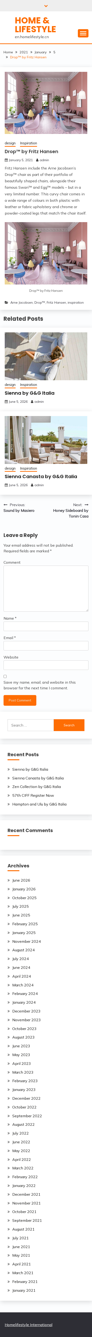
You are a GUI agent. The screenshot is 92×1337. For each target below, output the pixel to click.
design (10, 143)
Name (10, 618)
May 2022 (21, 1150)
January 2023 (24, 1089)
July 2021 (20, 1238)
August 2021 (23, 1229)
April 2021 (21, 1264)
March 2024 (22, 985)
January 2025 (24, 932)
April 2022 (21, 1159)
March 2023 (22, 1072)
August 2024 (23, 950)
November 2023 (26, 1019)
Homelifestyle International (28, 1324)
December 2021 (26, 1194)
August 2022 (23, 1124)
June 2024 (21, 967)
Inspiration (28, 143)
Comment (12, 562)
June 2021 (21, 1246)
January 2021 (24, 1290)
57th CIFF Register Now (33, 795)
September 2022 (27, 1115)
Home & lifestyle (35, 24)
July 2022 (20, 1133)
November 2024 (26, 941)
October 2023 (24, 1028)
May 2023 (21, 1054)
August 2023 (23, 1037)
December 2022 (26, 1098)
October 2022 (24, 1107)
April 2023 (21, 1063)
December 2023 (26, 1011)
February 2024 (25, 993)
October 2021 (24, 1211)
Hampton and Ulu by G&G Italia (39, 804)
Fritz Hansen (56, 302)
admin (44, 160)
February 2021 (25, 1281)
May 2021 (21, 1255)
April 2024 (21, 976)
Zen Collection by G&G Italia (36, 786)
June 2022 (21, 1142)
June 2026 (21, 880)
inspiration (76, 302)
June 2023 (21, 1046)
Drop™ (39, 302)
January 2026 (24, 889)
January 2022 (24, 1185)
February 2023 (25, 1080)
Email (10, 637)
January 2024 (24, 1002)
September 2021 (27, 1220)
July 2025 (20, 906)
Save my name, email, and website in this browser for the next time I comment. (40, 685)
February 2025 (25, 923)
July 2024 (20, 958)
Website (11, 657)
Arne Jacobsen (21, 302)
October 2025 (24, 897)
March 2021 (22, 1272)
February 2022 (25, 1176)
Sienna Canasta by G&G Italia (41, 476)
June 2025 (21, 915)
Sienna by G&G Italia (29, 393)
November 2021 (26, 1203)
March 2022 (22, 1168)
